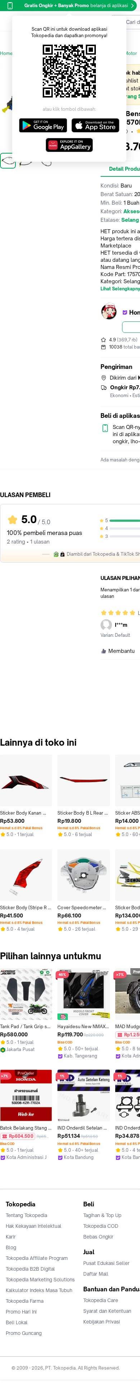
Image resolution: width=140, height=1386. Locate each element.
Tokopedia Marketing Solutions (40, 1279)
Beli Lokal (17, 1322)
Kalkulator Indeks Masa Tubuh (39, 1290)
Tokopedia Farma (24, 1301)
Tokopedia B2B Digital (30, 1269)
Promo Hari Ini (21, 1312)
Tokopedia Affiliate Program (37, 1258)
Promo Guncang (24, 1333)
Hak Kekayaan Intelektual (33, 1226)
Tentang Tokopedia (26, 1215)
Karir (11, 1237)
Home (6, 53)
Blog (11, 1247)
